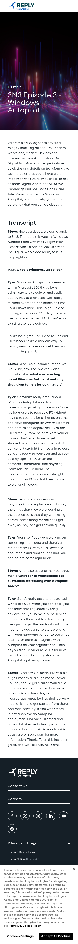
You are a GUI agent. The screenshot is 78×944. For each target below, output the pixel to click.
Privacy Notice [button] (23, 859)
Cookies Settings (20, 936)
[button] (39, 786)
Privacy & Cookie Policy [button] (21, 852)
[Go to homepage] (21, 6)
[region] (39, 904)
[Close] (74, 869)
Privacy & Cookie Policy (25, 926)
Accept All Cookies (55, 936)
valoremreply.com (30, 734)
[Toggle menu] (72, 6)
